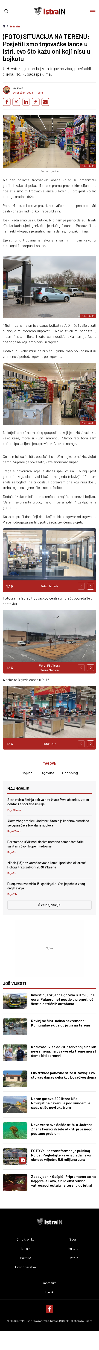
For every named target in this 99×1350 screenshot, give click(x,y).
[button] (90, 586)
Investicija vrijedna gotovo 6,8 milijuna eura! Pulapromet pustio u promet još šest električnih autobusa (63, 999)
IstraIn (15, 26)
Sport (73, 1239)
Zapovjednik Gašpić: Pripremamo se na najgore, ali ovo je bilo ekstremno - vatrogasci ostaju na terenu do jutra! (63, 1180)
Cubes (88, 1320)
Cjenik (49, 1292)
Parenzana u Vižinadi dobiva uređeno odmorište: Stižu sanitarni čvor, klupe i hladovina (45, 844)
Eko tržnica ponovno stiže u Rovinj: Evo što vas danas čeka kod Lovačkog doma (63, 1075)
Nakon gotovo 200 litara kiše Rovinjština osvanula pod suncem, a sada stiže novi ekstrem (60, 1102)
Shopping (70, 773)
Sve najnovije (49, 904)
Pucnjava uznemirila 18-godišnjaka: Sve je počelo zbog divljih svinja (46, 886)
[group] (49, 560)
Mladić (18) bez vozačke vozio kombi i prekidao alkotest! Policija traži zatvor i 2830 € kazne (46, 865)
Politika (25, 1258)
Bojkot (26, 773)
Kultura (73, 1248)
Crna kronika (26, 1239)
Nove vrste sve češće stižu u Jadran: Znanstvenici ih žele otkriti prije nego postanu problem (61, 1128)
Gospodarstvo (25, 1267)
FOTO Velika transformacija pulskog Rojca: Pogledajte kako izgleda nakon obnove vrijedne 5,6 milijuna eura (61, 1155)
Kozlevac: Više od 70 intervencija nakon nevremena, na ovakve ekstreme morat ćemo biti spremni (63, 1051)
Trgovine (47, 773)
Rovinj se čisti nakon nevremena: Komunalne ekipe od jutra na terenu (60, 1022)
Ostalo (73, 1258)
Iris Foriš (18, 88)
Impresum (49, 1283)
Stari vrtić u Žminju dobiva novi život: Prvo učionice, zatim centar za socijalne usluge (48, 801)
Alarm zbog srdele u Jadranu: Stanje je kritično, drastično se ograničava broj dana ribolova (48, 823)
